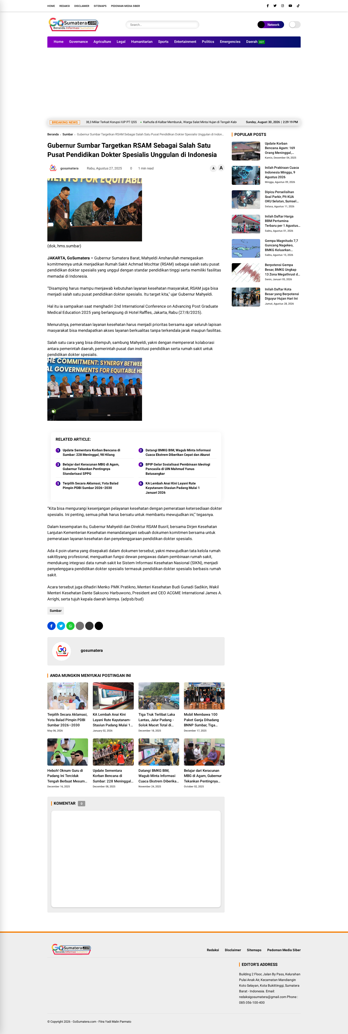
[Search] (194, 25)
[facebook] (268, 6)
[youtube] (290, 6)
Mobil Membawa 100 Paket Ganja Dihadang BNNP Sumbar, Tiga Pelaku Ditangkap (201, 720)
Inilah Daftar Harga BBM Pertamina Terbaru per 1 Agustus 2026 (281, 221)
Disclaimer (81, 6)
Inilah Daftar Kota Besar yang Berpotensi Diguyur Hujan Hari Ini (282, 294)
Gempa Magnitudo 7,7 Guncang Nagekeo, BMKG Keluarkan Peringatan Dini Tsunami (281, 246)
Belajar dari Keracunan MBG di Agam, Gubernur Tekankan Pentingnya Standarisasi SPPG (91, 468)
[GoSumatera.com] (73, 30)
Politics (208, 42)
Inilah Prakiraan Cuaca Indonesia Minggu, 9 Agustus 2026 (282, 172)
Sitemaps (100, 6)
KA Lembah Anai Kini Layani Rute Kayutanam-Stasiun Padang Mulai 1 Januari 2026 (173, 487)
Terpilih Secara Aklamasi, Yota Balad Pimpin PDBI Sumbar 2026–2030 (90, 485)
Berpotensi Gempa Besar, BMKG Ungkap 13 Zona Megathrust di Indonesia (282, 270)
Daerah (255, 42)
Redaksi (64, 6)
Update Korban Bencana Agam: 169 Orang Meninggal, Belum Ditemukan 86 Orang (280, 148)
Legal (121, 42)
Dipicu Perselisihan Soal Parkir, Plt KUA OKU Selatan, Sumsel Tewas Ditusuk (280, 197)
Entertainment (185, 42)
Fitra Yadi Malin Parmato (114, 1021)
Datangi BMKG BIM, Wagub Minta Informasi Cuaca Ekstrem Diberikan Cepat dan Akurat (178, 452)
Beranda (53, 134)
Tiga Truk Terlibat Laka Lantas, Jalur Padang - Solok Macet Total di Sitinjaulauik (156, 720)
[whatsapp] (70, 626)
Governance (78, 42)
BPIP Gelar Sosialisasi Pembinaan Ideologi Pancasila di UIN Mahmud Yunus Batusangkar (178, 468)
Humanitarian (141, 42)
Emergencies (230, 42)
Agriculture (102, 42)
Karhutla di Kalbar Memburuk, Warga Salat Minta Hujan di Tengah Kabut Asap (171, 122)
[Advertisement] (174, 83)
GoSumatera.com (84, 1021)
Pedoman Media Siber (125, 6)
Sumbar (67, 134)
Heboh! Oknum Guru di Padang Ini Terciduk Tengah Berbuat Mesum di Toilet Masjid (66, 776)
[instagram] (282, 6)
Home (51, 6)
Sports (163, 42)
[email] (89, 626)
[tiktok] (298, 6)
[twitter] (275, 6)
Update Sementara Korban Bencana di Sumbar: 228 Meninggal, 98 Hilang (91, 452)
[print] (80, 626)
